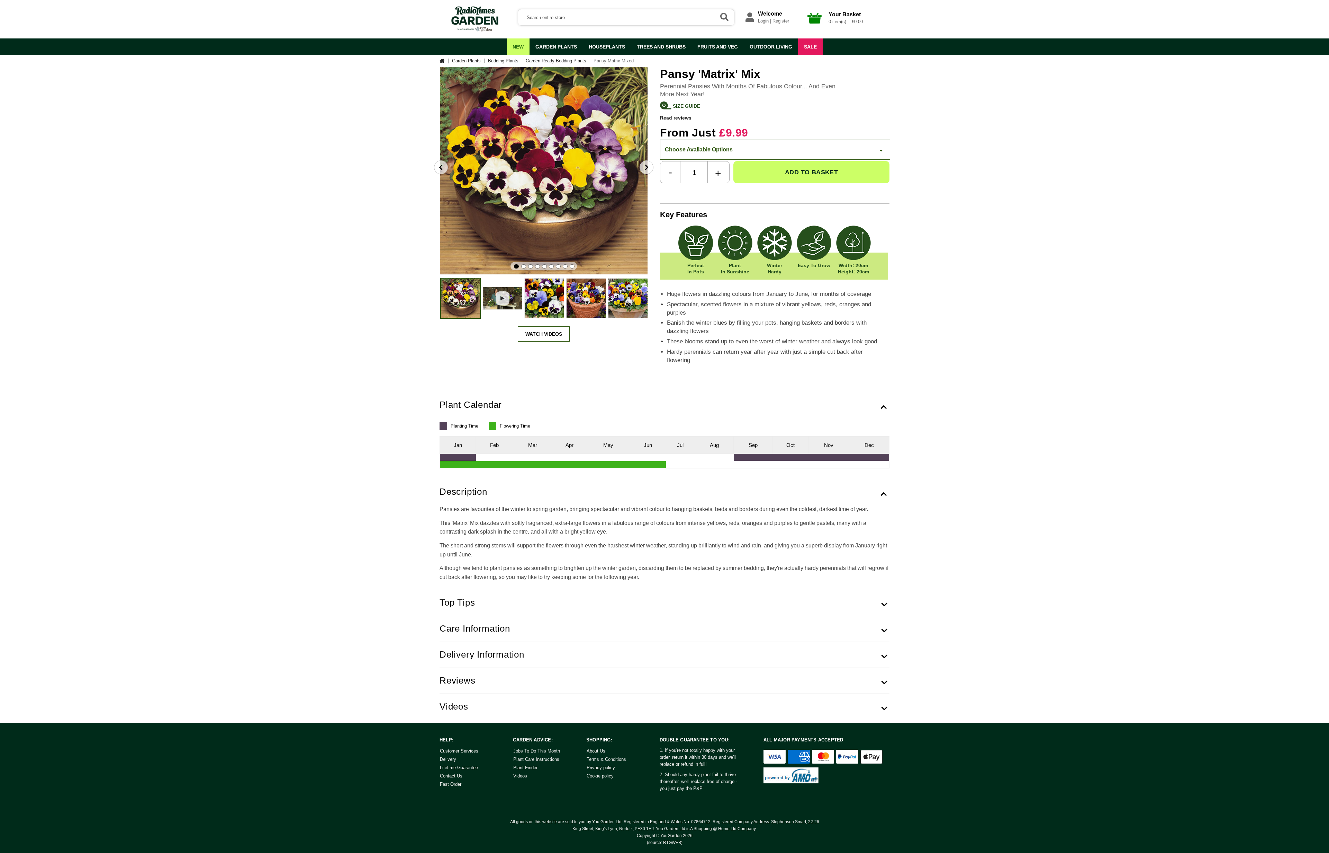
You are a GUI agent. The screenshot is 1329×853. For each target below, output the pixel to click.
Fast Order (450, 784)
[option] (544, 171)
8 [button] (565, 266)
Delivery (448, 759)
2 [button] (523, 266)
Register (780, 21)
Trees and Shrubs (661, 47)
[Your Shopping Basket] (814, 25)
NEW (518, 47)
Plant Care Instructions (536, 759)
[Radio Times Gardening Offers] (474, 30)
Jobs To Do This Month (536, 751)
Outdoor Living (771, 47)
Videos (520, 776)
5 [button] (544, 266)
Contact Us (451, 776)
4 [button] (537, 266)
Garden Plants (556, 47)
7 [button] (558, 266)
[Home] (444, 61)
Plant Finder (525, 767)
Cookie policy (600, 776)
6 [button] (551, 266)
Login (763, 21)
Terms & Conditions (606, 759)
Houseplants (607, 47)
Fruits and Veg (717, 47)
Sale (810, 47)
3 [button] (530, 266)
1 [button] (516, 266)
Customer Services (459, 751)
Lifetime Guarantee (459, 767)
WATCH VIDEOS (543, 334)
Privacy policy (601, 767)
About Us (596, 751)
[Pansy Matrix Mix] (460, 298)
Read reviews (675, 117)
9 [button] (572, 266)
